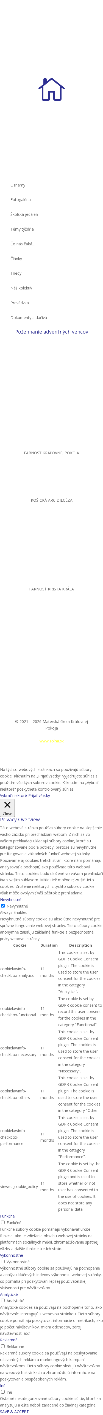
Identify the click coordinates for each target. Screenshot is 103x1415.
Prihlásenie (31, 734)
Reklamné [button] (9, 1339)
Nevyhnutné (17, 906)
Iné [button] (2, 1385)
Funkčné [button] (7, 1216)
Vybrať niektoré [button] (13, 795)
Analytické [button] (9, 1294)
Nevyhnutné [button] (10, 899)
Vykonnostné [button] (11, 1255)
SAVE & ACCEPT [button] (14, 1411)
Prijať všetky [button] (39, 795)
